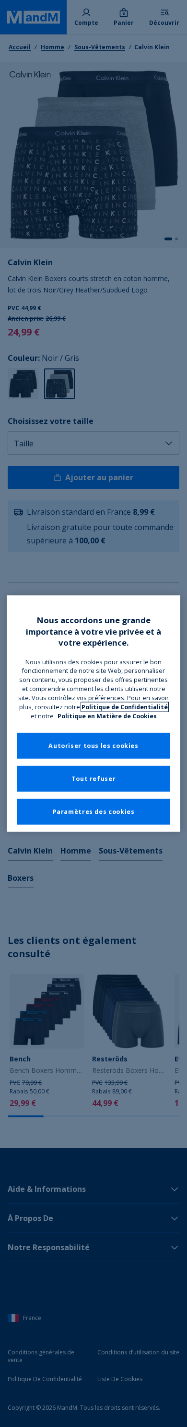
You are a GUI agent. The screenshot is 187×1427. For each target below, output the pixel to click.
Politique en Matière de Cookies (107, 716)
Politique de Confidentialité (125, 707)
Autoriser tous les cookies (93, 746)
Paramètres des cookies (94, 812)
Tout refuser (93, 779)
